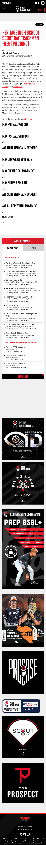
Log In (37, 3)
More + (40, 10)
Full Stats (9, 267)
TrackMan (17, 86)
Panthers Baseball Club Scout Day (20, 263)
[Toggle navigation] (4, 9)
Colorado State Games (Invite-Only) (21, 271)
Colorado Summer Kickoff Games (20, 324)
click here (28, 119)
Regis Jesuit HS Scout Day (17, 333)
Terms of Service (25, 826)
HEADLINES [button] (23, 377)
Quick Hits (33, 276)
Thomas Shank (19, 359)
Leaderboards (23, 267)
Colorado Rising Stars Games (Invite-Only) (21, 315)
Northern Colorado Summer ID (19, 297)
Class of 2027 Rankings (15, 347)
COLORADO (6, 3)
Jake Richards (21, 367)
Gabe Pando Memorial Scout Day (20, 288)
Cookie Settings (25, 829)
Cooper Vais (18, 351)
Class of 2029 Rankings (15, 363)
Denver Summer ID (14, 280)
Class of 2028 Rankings (15, 355)
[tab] (12, 247)
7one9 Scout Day (13, 305)
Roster (15, 267)
